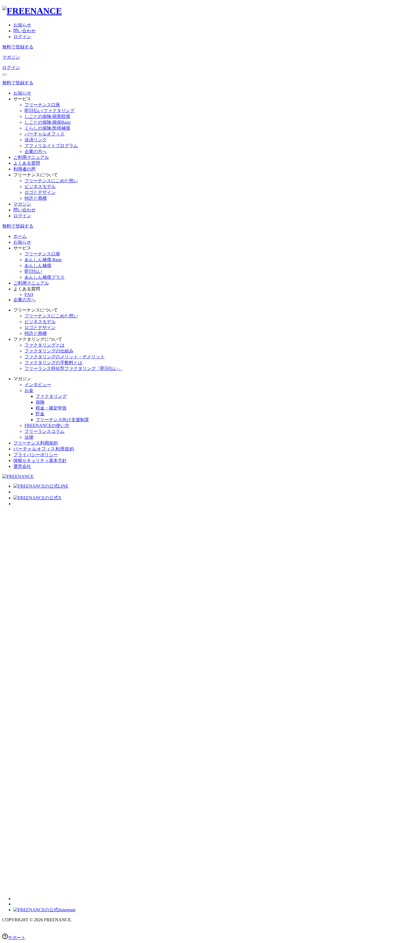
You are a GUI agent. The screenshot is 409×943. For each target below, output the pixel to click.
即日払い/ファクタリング (49, 110)
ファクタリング (51, 396)
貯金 (40, 413)
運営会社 (22, 466)
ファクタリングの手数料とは (53, 362)
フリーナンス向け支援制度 (62, 419)
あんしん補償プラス (44, 277)
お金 (28, 390)
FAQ (28, 294)
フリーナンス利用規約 (35, 443)
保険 (40, 402)
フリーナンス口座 (42, 104)
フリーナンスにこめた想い (51, 180)
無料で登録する (17, 47)
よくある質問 (26, 163)
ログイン (22, 36)
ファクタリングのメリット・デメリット (64, 356)
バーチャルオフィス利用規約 (43, 448)
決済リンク (35, 139)
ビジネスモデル (40, 186)
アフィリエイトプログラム (51, 145)
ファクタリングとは (44, 345)
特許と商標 (35, 198)
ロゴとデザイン (40, 192)
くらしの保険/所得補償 (47, 128)
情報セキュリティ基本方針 (40, 460)
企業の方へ (35, 151)
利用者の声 (24, 169)
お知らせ (22, 25)
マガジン (11, 57)
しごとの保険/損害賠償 (47, 116)
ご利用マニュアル (31, 157)
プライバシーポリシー (35, 454)
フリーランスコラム (44, 431)
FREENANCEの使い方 (46, 425)
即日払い (33, 271)
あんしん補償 (37, 265)
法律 (28, 437)
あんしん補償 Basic (43, 259)
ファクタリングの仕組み (48, 351)
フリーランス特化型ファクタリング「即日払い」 (73, 368)
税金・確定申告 (51, 408)
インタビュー (37, 384)
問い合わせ (24, 30)
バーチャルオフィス (44, 134)
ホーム (20, 236)
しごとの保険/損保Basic (47, 122)
